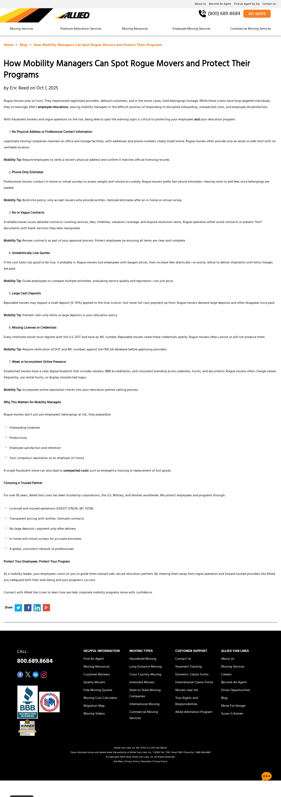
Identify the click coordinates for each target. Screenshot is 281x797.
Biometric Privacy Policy (154, 761)
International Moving (144, 704)
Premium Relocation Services (81, 29)
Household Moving (142, 659)
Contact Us (269, 4)
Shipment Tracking (188, 667)
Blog (24, 45)
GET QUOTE (257, 14)
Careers (226, 675)
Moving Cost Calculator (100, 698)
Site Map (118, 761)
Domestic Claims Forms (192, 675)
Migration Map (94, 706)
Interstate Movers (141, 683)
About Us (200, 4)
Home (9, 45)
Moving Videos (94, 714)
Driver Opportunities (235, 690)
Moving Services (21, 29)
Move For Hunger (233, 706)
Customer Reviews (97, 675)
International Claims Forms (194, 683)
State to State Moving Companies (145, 693)
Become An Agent (220, 4)
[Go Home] (44, 16)
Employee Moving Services (191, 29)
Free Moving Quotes (98, 690)
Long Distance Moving (145, 667)
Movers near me (186, 690)
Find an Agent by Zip (247, 4)
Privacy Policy (132, 761)
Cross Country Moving (145, 675)
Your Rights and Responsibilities (186, 701)
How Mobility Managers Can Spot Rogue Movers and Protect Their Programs (98, 45)
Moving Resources (135, 29)
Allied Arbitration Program (193, 712)
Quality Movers (94, 683)
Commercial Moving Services (250, 29)
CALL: (35, 657)
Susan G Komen (232, 714)
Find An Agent (94, 659)
